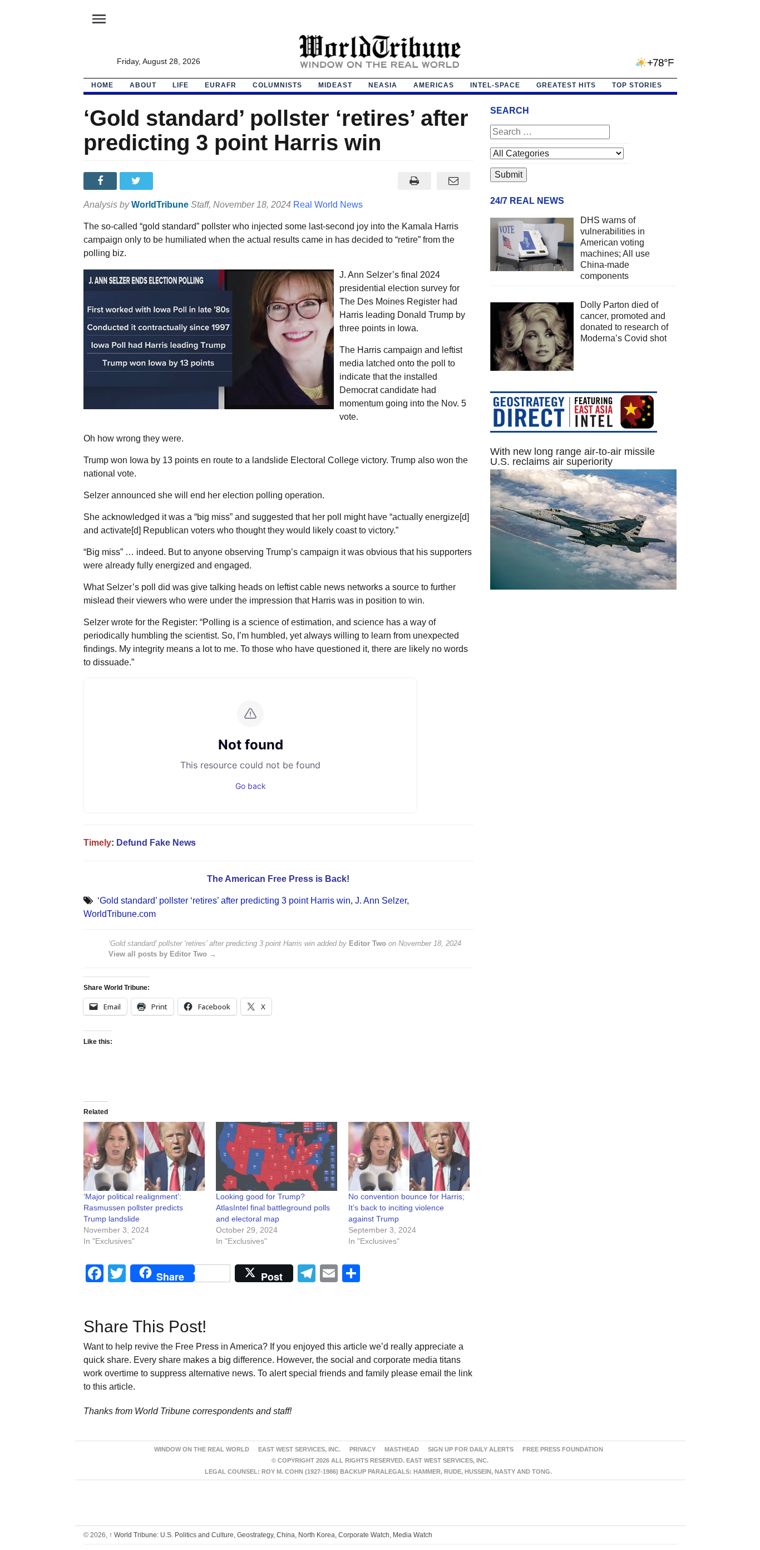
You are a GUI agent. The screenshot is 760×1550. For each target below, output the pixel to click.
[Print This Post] (414, 181)
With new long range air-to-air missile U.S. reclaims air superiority (572, 456)
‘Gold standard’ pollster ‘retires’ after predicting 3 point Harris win (224, 900)
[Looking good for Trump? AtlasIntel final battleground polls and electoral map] (276, 1156)
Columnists (277, 85)
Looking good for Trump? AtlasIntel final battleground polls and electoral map (273, 1207)
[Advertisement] (583, 704)
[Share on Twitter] (138, 181)
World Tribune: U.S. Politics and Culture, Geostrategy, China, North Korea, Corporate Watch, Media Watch (270, 1535)
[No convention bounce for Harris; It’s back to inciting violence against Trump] (409, 1156)
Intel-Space (495, 85)
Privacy (362, 1449)
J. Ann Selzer (381, 900)
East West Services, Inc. (299, 1449)
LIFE (180, 85)
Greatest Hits (566, 85)
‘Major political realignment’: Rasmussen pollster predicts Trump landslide (133, 1207)
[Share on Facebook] (101, 181)
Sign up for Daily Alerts (471, 1449)
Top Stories (637, 85)
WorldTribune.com (119, 914)
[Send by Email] (453, 181)
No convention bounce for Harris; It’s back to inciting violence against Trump (406, 1207)
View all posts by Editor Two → (162, 954)
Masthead (401, 1449)
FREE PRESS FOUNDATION (562, 1449)
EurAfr (220, 85)
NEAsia (382, 85)
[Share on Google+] (174, 181)
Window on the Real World (201, 1449)
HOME (102, 85)
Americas (433, 85)
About (143, 85)
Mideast (335, 85)
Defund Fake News (156, 842)
